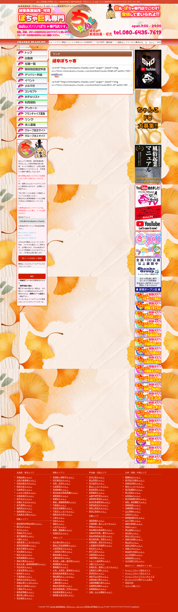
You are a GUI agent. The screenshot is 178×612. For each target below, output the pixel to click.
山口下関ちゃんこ (133, 520)
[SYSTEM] (32, 69)
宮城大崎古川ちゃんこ (26, 483)
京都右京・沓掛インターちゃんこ (103, 567)
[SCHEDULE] (32, 58)
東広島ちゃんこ (132, 533)
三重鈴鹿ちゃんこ (60, 582)
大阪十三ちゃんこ (97, 564)
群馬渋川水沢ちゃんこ (26, 579)
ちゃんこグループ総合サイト (137, 570)
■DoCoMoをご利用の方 (27, 232)
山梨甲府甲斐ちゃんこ (98, 496)
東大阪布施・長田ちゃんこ (100, 539)
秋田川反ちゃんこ (24, 486)
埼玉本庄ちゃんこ (24, 567)
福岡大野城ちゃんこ (134, 523)
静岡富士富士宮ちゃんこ (63, 595)
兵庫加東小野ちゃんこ (98, 579)
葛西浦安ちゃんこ (60, 496)
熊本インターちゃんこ (135, 486)
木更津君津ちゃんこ (25, 570)
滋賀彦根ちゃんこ (97, 520)
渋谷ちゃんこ (59, 520)
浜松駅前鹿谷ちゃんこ (62, 592)
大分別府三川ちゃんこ (135, 561)
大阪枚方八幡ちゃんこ (98, 570)
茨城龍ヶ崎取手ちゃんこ (63, 477)
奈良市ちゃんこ (96, 548)
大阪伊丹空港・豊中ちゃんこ (101, 533)
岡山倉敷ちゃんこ (133, 530)
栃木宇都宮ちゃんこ (25, 548)
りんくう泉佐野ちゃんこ (99, 561)
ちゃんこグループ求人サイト (137, 573)
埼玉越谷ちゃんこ (24, 598)
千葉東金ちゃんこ (24, 576)
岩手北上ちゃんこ (24, 499)
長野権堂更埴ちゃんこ (98, 499)
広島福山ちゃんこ (133, 496)
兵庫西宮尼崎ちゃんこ (98, 586)
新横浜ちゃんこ (59, 499)
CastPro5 (135, 607)
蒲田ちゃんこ (59, 523)
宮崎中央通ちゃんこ (134, 539)
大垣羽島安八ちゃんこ (62, 548)
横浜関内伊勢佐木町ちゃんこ (29, 523)
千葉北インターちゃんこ (63, 511)
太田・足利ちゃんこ (61, 483)
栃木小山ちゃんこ (24, 554)
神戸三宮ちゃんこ (97, 551)
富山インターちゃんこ (98, 486)
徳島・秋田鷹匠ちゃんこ (136, 502)
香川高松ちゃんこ (133, 492)
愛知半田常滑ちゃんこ (62, 586)
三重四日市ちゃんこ (61, 557)
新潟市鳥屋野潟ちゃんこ (99, 502)
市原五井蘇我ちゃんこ (62, 508)
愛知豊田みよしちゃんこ (63, 576)
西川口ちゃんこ (23, 526)
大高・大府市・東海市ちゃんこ (66, 570)
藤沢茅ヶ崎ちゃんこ (25, 595)
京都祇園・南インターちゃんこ (102, 523)
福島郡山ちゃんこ (24, 508)
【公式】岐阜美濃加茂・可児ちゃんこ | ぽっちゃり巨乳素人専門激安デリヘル (76, 607)
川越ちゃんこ (22, 539)
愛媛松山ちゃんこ (133, 477)
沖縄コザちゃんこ (133, 548)
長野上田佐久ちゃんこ (98, 508)
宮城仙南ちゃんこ (24, 477)
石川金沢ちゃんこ (97, 483)
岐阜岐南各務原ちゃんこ (63, 573)
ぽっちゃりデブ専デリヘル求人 (138, 579)
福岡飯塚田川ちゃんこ (135, 517)
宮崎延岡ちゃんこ (133, 558)
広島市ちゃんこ (132, 514)
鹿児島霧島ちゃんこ (134, 489)
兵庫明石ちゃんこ (97, 554)
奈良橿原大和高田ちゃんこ (100, 530)
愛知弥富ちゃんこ (60, 554)
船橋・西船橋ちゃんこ (62, 530)
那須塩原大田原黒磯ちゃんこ (65, 492)
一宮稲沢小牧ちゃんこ (62, 551)
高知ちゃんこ (131, 527)
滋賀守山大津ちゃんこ (98, 576)
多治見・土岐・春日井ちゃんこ (66, 561)
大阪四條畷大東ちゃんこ (99, 582)
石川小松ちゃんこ (97, 477)
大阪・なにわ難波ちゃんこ (100, 592)
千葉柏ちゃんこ (59, 505)
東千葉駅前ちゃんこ (25, 536)
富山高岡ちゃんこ (97, 480)
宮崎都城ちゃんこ (133, 505)
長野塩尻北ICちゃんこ (98, 505)
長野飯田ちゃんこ (97, 492)
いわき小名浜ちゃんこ (26, 492)
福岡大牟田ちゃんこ (134, 545)
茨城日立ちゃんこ (60, 533)
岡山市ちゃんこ (132, 542)
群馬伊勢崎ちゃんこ (25, 592)
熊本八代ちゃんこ (133, 536)
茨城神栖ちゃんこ (60, 489)
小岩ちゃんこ (59, 517)
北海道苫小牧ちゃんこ (26, 514)
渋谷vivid (129, 582)
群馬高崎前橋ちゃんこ (26, 545)
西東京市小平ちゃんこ (62, 514)
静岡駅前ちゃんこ (60, 564)
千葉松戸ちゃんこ (24, 589)
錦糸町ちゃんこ (23, 573)
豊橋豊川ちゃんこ (60, 567)
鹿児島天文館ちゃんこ (135, 480)
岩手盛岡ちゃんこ (24, 505)
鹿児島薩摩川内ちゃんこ (136, 499)
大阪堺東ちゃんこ (97, 557)
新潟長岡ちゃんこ (97, 489)
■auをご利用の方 (24, 235)
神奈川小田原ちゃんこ (26, 586)
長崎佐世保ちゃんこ (134, 483)
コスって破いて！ (133, 586)
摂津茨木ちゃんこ (97, 573)
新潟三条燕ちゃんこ (98, 511)
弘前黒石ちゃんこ (24, 489)
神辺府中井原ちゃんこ (135, 551)
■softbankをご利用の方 (27, 238)
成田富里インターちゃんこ (28, 542)
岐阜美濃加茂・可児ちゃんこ (65, 589)
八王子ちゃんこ (59, 527)
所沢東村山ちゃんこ (61, 480)
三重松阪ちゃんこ (60, 579)
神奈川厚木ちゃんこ (25, 561)
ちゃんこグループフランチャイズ (139, 576)
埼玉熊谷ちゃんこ (24, 551)
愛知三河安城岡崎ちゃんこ (64, 545)
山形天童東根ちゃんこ (26, 480)
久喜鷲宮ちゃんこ (60, 486)
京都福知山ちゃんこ (98, 589)
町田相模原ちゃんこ (25, 557)
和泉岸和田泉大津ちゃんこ (100, 536)
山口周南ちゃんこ (133, 511)
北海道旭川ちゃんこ (25, 496)
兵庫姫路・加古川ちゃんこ (100, 542)
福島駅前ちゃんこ (24, 511)
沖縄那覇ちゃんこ (133, 508)
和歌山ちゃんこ (96, 526)
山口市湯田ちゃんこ (134, 555)
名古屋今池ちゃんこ (61, 542)
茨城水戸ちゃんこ (24, 533)
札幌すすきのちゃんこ (26, 502)
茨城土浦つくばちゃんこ (27, 582)
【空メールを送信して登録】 (32, 258)
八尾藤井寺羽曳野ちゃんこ (100, 545)
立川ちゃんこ (22, 530)
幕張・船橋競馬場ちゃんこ (64, 502)
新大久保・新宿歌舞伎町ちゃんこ (31, 564)
